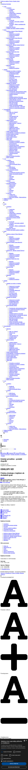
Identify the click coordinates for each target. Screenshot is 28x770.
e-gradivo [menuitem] (8, 160)
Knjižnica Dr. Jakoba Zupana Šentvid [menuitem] (15, 45)
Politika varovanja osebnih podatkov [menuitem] (15, 28)
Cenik (4, 548)
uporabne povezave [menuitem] (11, 183)
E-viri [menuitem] (4, 159)
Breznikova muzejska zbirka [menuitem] (16, 101)
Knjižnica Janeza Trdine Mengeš (11, 533)
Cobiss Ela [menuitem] (12, 163)
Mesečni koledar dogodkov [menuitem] (13, 156)
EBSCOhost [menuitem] (12, 167)
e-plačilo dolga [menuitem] (13, 117)
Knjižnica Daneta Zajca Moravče (11, 534)
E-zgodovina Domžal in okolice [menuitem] (17, 93)
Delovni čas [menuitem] (12, 113)
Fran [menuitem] (10, 189)
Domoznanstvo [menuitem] (13, 143)
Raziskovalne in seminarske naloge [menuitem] (18, 98)
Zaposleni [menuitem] (11, 12)
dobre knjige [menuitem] (12, 185)
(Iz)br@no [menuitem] (11, 126)
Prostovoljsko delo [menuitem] (11, 135)
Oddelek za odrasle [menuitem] (11, 83)
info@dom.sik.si (6, 569)
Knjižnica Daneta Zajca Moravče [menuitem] (14, 38)
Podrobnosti (3, 749)
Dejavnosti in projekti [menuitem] (14, 34)
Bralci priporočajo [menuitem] (13, 130)
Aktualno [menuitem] (11, 32)
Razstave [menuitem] (11, 75)
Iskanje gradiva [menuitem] (10, 120)
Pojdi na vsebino (5, 1)
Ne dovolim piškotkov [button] (14, 767)
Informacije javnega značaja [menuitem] (13, 17)
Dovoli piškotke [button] (14, 763)
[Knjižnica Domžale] (6, 4)
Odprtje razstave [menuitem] (13, 149)
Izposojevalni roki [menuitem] (13, 116)
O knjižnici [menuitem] (8, 8)
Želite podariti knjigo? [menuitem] (11, 137)
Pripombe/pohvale (8, 529)
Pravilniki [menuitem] (8, 19)
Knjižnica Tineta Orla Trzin (9, 537)
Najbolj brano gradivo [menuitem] (14, 128)
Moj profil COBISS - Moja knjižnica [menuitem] (17, 197)
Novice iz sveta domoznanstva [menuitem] (17, 108)
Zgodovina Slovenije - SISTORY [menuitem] (17, 106)
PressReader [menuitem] (12, 168)
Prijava (13, 573)
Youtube (23, 453)
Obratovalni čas (7, 547)
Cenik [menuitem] (10, 115)
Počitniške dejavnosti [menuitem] (14, 76)
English (5, 441)
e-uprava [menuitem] (11, 187)
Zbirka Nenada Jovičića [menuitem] (15, 100)
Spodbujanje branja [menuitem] (14, 73)
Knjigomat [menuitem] (11, 124)
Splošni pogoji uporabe (9, 553)
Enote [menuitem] (4, 30)
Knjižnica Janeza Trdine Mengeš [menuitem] (14, 31)
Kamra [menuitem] (10, 95)
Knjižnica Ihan (6, 539)
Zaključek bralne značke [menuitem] (15, 148)
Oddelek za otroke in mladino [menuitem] (13, 71)
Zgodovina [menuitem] (12, 9)
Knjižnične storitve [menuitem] (11, 27)
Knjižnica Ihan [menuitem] (9, 58)
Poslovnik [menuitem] (11, 20)
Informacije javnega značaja (10, 525)
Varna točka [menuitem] (9, 138)
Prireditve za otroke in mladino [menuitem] (17, 142)
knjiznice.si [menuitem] (12, 186)
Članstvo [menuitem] (8, 111)
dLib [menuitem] (10, 175)
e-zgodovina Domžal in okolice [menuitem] (17, 172)
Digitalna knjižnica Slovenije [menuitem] (16, 97)
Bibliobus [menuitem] (8, 65)
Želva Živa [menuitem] (11, 78)
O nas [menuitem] (4, 6)
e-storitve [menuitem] (8, 193)
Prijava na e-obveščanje (9, 531)
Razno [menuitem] (10, 154)
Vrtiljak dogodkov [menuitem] (7, 198)
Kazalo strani (16, 1)
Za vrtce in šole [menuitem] (13, 79)
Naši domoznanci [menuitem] (13, 102)
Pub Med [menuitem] (11, 176)
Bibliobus (5, 540)
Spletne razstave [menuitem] (13, 94)
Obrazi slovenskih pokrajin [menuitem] (15, 105)
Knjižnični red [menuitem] (12, 119)
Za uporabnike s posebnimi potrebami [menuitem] (15, 132)
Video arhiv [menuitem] (9, 139)
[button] (14, 761)
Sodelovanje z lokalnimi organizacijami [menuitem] (15, 14)
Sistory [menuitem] (11, 178)
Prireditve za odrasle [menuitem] (14, 141)
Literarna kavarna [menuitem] (13, 153)
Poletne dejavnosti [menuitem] (14, 87)
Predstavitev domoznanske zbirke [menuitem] (17, 91)
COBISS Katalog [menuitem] (13, 121)
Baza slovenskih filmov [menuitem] (15, 164)
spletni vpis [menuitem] (12, 194)
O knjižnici (5, 524)
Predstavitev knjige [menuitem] (14, 145)
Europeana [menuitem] (11, 179)
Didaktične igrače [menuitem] (13, 127)
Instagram (10, 453)
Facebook (4, 453)
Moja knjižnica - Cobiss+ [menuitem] (15, 123)
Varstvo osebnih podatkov (10, 528)
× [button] (26, 740)
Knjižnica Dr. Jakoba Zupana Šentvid (12, 536)
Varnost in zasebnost (6, 573)
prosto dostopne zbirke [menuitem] (12, 170)
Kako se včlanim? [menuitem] (13, 112)
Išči (15, 449)
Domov (11, 1)
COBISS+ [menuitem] (5, 200)
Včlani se (5, 546)
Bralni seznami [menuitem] (10, 157)
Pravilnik (5, 526)
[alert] (14, 754)
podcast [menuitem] (8, 181)
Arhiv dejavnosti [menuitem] (13, 80)
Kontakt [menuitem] (11, 10)
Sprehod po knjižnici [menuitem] (14, 16)
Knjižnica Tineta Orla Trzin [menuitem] (12, 52)
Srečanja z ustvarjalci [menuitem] (14, 152)
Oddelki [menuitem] (5, 69)
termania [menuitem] (11, 190)
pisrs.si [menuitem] (11, 191)
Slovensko (6, 439)
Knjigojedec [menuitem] (12, 182)
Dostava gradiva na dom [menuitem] (12, 134)
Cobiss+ (5, 550)
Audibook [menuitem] (11, 161)
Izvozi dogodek (6, 482)
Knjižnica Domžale (5, 454)
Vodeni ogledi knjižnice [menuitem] (12, 131)
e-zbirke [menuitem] (8, 165)
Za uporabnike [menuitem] (7, 109)
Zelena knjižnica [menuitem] (13, 82)
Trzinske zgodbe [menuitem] (13, 104)
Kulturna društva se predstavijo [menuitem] (17, 146)
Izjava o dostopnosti (8, 551)
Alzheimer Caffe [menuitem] (13, 150)
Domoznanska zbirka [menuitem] (11, 90)
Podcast (17, 453)
